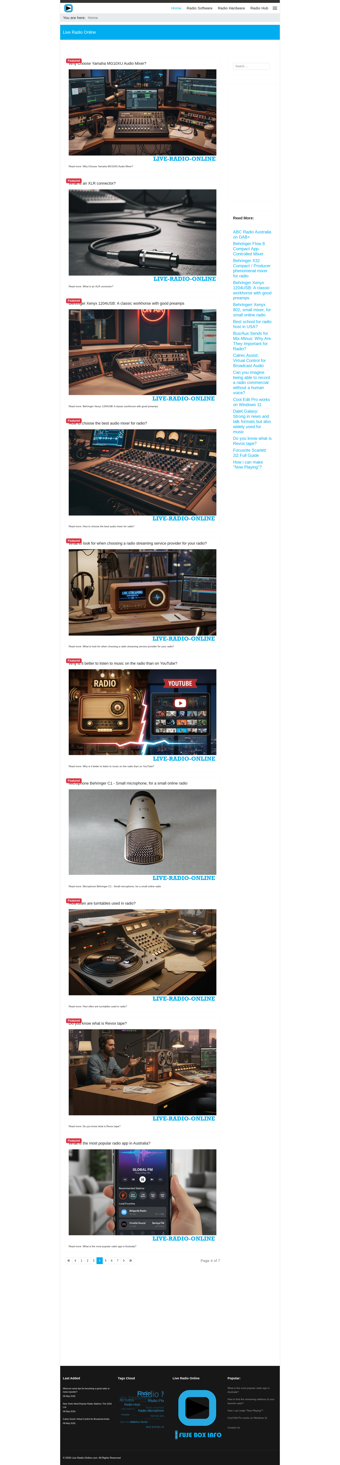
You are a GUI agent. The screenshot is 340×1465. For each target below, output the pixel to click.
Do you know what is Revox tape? (98, 1023)
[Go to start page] (68, 1260)
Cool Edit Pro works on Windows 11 (251, 402)
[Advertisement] (142, 1308)
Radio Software (199, 8)
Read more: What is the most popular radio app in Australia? (102, 1246)
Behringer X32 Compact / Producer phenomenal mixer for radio (252, 268)
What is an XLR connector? (92, 183)
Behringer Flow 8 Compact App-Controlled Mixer (249, 248)
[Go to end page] (130, 1260)
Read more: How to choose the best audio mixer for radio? (101, 526)
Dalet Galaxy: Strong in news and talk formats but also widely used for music (252, 421)
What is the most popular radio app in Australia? (109, 1143)
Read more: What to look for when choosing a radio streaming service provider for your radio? (121, 646)
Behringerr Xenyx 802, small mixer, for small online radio (252, 309)
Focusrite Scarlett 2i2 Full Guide (249, 453)
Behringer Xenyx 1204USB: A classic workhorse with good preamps (126, 303)
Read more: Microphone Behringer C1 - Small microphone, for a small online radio (115, 886)
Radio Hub (259, 8)
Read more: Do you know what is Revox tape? (95, 1126)
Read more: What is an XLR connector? (91, 286)
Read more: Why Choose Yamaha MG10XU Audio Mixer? (101, 166)
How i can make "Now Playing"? (248, 465)
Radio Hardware (231, 8)
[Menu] (275, 8)
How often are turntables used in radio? (102, 903)
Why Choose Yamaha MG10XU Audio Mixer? (107, 63)
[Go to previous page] (75, 1260)
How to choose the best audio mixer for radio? (108, 423)
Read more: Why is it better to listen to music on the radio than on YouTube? (111, 766)
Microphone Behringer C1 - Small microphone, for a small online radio (128, 783)
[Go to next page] (124, 1260)
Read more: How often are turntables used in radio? (98, 1006)
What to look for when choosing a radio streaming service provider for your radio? (138, 543)
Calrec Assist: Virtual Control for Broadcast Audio (249, 360)
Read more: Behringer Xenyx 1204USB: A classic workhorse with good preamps (113, 406)
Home (176, 8)
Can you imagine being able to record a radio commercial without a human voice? (251, 382)
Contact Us (234, 1427)
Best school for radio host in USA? (252, 324)
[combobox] (251, 66)
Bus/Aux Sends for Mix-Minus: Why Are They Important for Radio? (252, 341)
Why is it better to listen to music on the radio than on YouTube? (123, 663)
